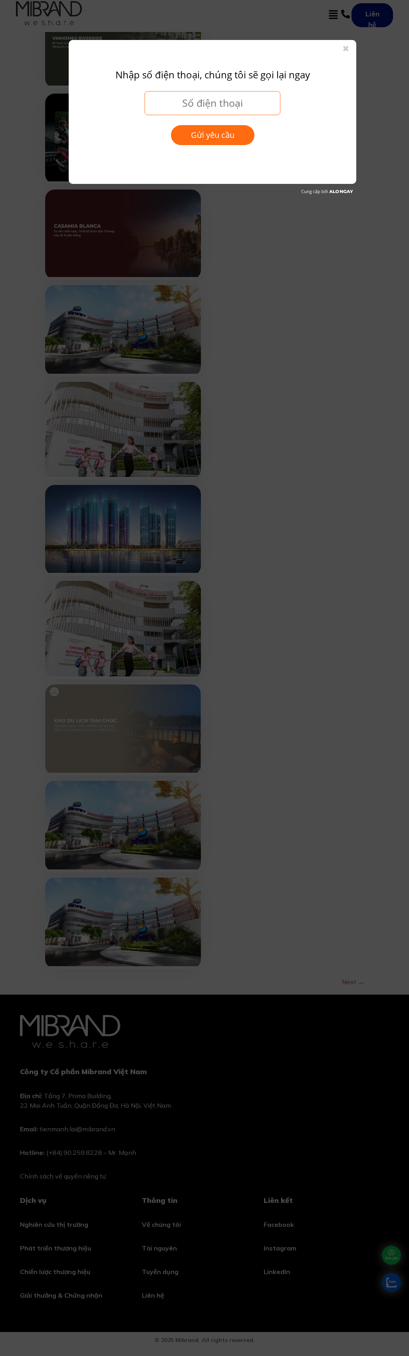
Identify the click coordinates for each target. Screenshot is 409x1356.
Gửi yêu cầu (212, 135)
